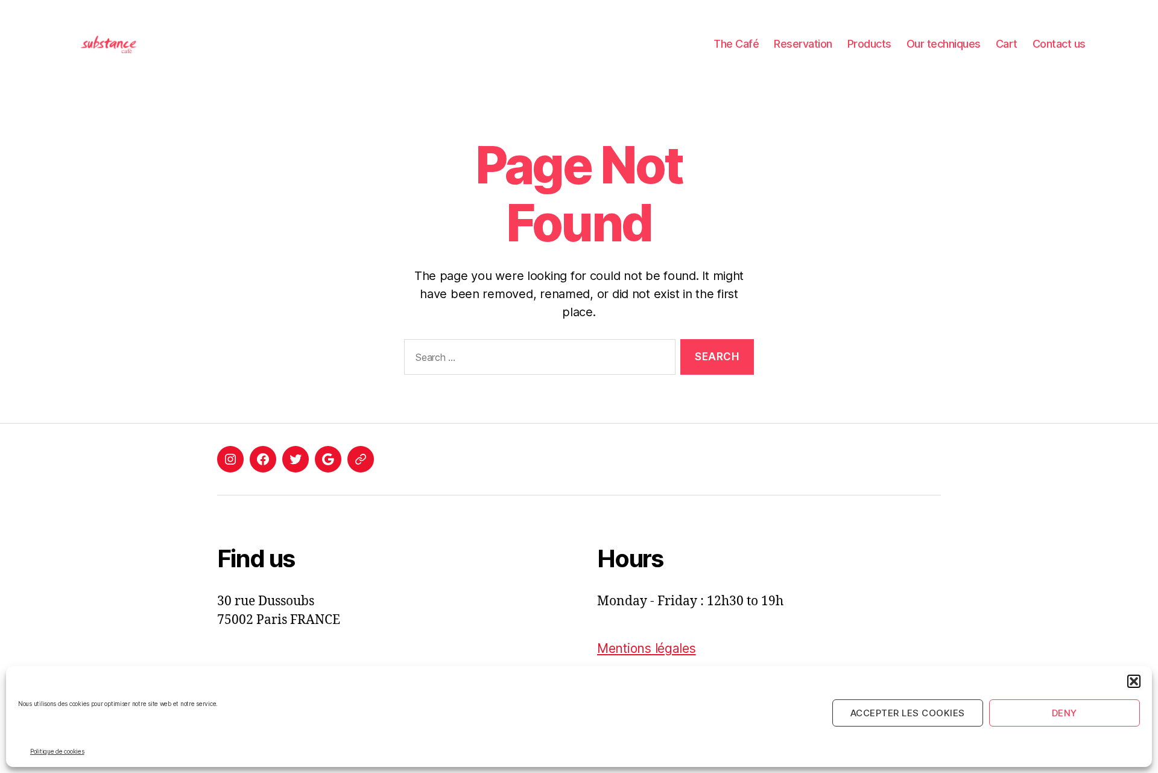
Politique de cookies (57, 751)
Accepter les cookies (907, 713)
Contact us (1059, 43)
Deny (1064, 713)
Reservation (803, 43)
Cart (1006, 43)
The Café (736, 43)
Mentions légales (646, 648)
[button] (1134, 681)
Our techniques (943, 43)
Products (869, 43)
